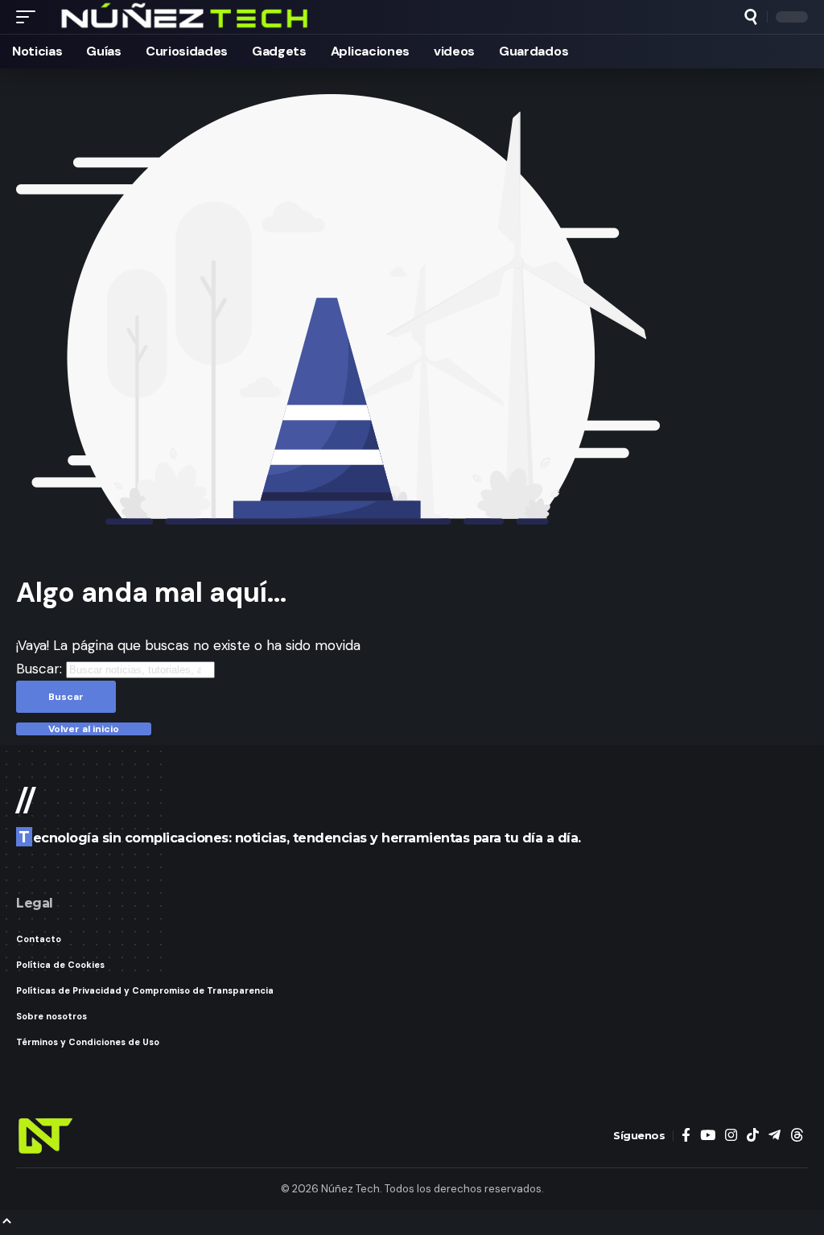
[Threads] (797, 1135)
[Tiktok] (753, 1135)
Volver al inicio (83, 728)
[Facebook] (686, 1135)
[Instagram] (731, 1135)
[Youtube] (707, 1135)
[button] (29, 17)
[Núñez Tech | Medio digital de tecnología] (185, 17)
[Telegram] (774, 1135)
